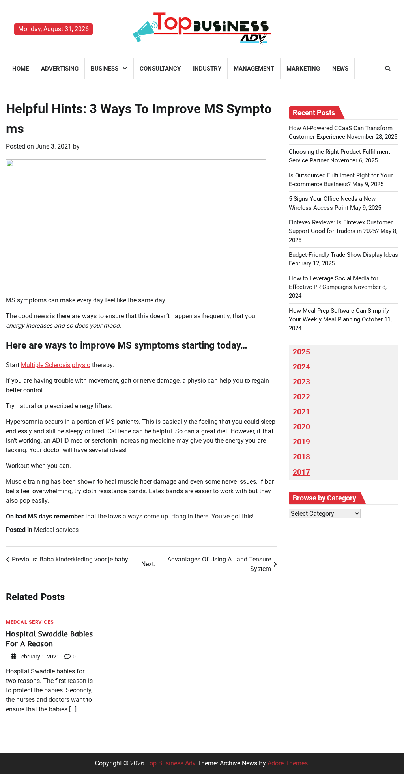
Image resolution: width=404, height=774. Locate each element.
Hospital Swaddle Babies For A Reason (49, 638)
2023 (301, 382)
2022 (301, 397)
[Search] (388, 69)
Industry (207, 68)
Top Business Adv (171, 763)
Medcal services (56, 529)
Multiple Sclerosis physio (55, 365)
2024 (301, 367)
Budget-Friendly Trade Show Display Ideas (343, 254)
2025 (301, 352)
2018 (301, 457)
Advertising (60, 68)
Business (104, 68)
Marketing (303, 68)
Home (20, 68)
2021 (301, 412)
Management (254, 68)
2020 (301, 427)
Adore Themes (287, 763)
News (340, 68)
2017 (301, 472)
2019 (301, 442)
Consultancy (160, 68)
